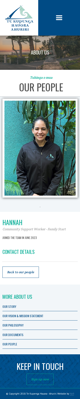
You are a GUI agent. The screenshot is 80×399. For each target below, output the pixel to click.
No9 (72, 393)
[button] (59, 18)
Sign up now (40, 379)
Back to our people (20, 272)
